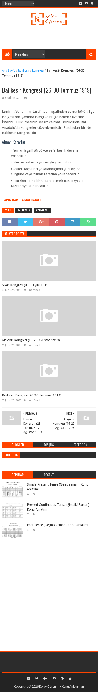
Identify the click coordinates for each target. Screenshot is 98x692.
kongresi (38, 70)
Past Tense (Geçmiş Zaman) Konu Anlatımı (57, 525)
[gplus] (45, 678)
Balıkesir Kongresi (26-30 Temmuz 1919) (31, 395)
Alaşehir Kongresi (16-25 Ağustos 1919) (31, 340)
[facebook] (80, 3)
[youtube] (86, 3)
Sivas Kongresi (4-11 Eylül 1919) (25, 285)
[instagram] (69, 678)
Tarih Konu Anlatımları (21, 200)
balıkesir (23, 70)
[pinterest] (92, 3)
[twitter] (36, 678)
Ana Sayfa (8, 70)
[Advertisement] (50, 37)
